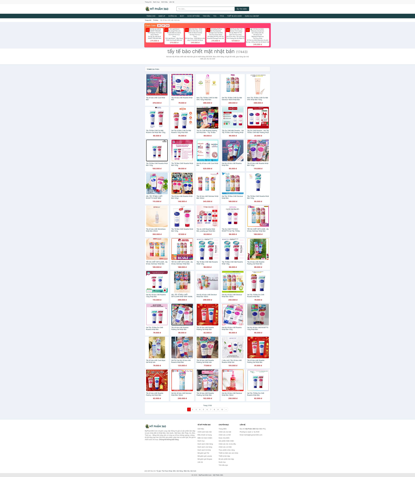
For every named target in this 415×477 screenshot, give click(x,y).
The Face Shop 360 (169, 471)
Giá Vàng (179, 471)
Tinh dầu (206, 16)
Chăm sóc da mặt (225, 432)
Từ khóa (155, 20)
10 (222, 409)
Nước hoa (222, 462)
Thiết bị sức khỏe (234, 16)
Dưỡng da (172, 16)
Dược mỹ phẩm (193, 16)
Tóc (214, 16)
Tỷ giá (158, 471)
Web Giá (186, 471)
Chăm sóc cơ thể (225, 435)
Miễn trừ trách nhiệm (205, 438)
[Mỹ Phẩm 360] (155, 426)
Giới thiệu (164, 2)
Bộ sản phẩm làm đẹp (226, 459)
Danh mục (156, 2)
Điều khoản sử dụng (205, 435)
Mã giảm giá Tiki (203, 453)
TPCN (222, 16)
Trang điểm (223, 429)
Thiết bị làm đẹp (224, 456)
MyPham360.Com (205, 475)
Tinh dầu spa (223, 465)
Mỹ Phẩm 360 (218, 475)
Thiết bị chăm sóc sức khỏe (228, 453)
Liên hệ (171, 2)
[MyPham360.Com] (157, 9)
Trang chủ (148, 2)
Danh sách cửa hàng (205, 447)
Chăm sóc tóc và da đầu (227, 444)
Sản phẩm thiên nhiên (226, 441)
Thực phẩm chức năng (227, 450)
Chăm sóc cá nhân (225, 447)
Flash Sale (150, 25)
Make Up (162, 16)
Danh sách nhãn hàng (205, 444)
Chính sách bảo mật (205, 432)
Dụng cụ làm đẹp (252, 16)
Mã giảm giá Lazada (205, 456)
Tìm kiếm (243, 9)
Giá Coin (193, 471)
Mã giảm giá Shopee (205, 459)
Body (182, 16)
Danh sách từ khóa (204, 450)
